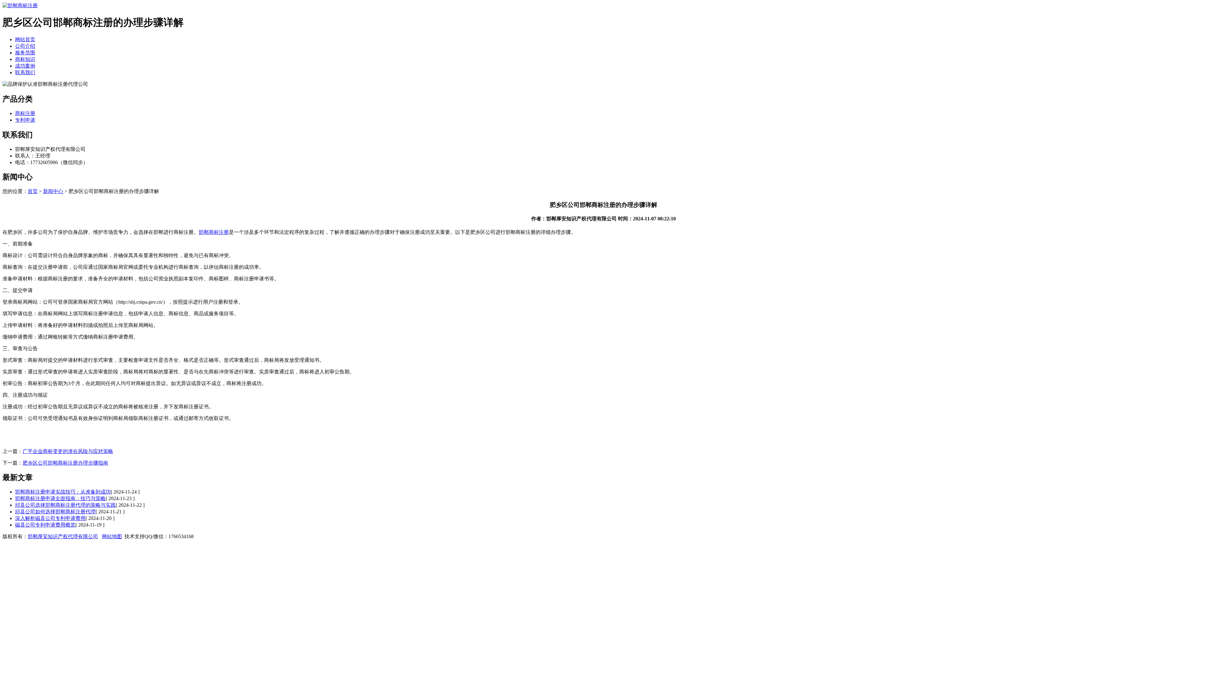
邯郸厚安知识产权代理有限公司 (63, 536)
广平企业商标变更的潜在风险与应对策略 (68, 451)
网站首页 (25, 39)
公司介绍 (25, 46)
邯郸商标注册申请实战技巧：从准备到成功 (63, 491)
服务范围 (25, 52)
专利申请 (25, 120)
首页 (33, 191)
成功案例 (25, 66)
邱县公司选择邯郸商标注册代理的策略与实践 (65, 505)
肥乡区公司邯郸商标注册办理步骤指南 (65, 463)
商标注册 (25, 113)
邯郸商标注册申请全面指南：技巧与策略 (60, 498)
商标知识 (25, 59)
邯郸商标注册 (214, 232)
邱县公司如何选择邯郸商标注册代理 (55, 511)
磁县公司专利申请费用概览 (45, 524)
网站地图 (112, 536)
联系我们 (25, 72)
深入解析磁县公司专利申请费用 (50, 518)
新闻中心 (53, 191)
